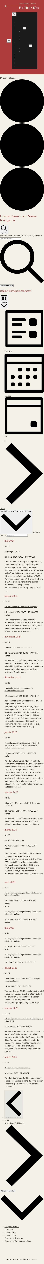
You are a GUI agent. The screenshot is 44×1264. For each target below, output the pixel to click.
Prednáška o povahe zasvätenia (17, 1068)
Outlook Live (10, 1235)
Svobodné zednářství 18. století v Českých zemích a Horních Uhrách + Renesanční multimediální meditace (22, 745)
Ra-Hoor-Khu (29, 8)
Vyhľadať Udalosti (7, 285)
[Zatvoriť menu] (14, 14)
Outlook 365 (10, 1232)
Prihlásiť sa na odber (7, 1191)
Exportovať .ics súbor (14, 1238)
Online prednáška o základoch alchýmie (21, 607)
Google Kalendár (12, 1227)
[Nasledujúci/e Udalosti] (24, 504)
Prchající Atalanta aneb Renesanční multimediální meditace (19, 689)
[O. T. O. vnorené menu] (24, 28)
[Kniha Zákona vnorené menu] (30, 45)
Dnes (2, 509)
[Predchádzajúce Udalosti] (5, 441)
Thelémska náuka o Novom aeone (18, 647)
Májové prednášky (12, 551)
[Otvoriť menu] (9, 41)
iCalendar (9, 1229)
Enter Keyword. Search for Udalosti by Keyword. (21, 235)
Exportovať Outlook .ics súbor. (18, 1241)
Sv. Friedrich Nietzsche (14, 840)
